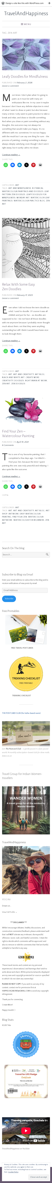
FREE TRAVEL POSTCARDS (17, 648)
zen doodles (18, 384)
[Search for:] (26, 554)
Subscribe (9, 599)
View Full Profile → (9, 912)
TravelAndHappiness (26, 13)
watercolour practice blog (29, 201)
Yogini (6, 899)
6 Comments (8, 445)
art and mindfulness (19, 188)
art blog (40, 374)
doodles (19, 381)
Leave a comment (10, 86)
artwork (14, 514)
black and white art (13, 377)
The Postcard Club (13, 749)
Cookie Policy (13, 1172)
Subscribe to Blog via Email (17, 574)
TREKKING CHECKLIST (16, 696)
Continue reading (11, 155)
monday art (23, 198)
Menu (27, 24)
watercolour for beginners (28, 520)
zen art (6, 384)
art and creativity (23, 374)
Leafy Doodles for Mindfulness (25, 77)
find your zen (19, 517)
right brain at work (36, 381)
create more (32, 377)
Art (17, 185)
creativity (7, 381)
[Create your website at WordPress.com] (26, 3)
